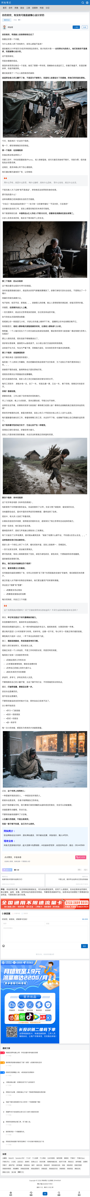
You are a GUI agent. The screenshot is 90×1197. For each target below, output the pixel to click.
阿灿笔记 (44, 1180)
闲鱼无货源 (78, 1165)
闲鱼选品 (44, 1169)
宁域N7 (72, 1158)
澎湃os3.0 (34, 1162)
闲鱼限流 (62, 1169)
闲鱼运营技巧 (35, 1169)
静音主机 (77, 1169)
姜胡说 (66, 1158)
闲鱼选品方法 (53, 1169)
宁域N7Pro (6, 1162)
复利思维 (59, 1158)
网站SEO (71, 1162)
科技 (42, 7)
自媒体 (35, 7)
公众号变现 (51, 1158)
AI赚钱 (5, 1158)
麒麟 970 (21, 1172)
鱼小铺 (14, 1172)
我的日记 (7, 20)
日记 (47, 7)
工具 (28, 7)
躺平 (33, 1165)
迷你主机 (39, 1165)
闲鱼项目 (70, 1169)
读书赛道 (19, 1165)
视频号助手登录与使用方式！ (12, 879)
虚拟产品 (11, 1165)
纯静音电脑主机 (52, 1162)
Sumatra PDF (20, 1158)
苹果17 (5, 1165)
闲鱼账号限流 (7, 1169)
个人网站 (43, 1158)
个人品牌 (35, 1158)
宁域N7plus (80, 1158)
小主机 (13, 1162)
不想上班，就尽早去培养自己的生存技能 (73, 879)
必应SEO (20, 1162)
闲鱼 (16, 7)
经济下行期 (62, 1162)
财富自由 (27, 1165)
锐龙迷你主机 (56, 1165)
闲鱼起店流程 (25, 1169)
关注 (77, 27)
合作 (10, 7)
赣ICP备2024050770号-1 (45, 1184)
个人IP (28, 1158)
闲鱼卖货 (70, 1165)
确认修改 (85, 919)
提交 (84, 946)
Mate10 (11, 1158)
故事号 (27, 1162)
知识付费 (42, 1162)
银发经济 (47, 1165)
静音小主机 (6, 1172)
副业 (22, 7)
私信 (84, 27)
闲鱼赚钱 (16, 1169)
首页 (5, 7)
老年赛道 (78, 1162)
